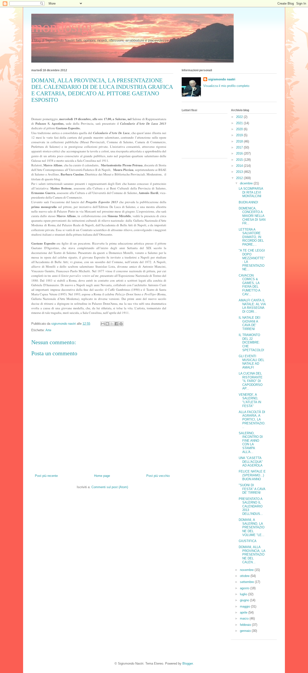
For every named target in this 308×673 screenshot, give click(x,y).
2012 (240, 178)
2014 (240, 166)
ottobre (245, 576)
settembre (247, 582)
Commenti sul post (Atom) (109, 487)
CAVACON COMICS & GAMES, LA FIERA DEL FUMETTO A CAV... (249, 285)
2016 (240, 153)
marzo (245, 618)
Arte (48, 330)
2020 (240, 129)
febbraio (246, 625)
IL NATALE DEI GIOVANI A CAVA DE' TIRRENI (249, 323)
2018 (240, 141)
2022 (240, 117)
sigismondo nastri (221, 79)
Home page (102, 476)
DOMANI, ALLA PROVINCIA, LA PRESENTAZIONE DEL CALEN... (252, 554)
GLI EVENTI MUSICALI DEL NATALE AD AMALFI (251, 361)
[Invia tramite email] (102, 323)
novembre (247, 570)
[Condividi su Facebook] (116, 323)
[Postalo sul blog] (107, 323)
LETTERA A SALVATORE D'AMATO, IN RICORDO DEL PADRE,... (251, 237)
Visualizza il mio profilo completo (226, 86)
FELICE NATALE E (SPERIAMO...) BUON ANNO (252, 475)
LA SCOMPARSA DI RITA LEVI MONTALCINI (251, 192)
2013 (240, 172)
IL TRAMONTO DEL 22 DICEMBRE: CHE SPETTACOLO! (251, 342)
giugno (245, 600)
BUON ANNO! (248, 202)
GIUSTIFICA (248, 541)
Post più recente (46, 476)
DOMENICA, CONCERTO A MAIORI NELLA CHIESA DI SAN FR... (252, 216)
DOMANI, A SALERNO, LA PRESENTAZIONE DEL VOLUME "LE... (251, 527)
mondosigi (61, 27)
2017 (240, 147)
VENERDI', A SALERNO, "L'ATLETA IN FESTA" (250, 400)
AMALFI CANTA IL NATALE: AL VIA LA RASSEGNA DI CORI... (252, 305)
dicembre (247, 183)
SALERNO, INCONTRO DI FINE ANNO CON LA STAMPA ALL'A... (251, 442)
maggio (245, 606)
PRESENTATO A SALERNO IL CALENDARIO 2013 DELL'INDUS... (251, 506)
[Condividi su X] (111, 323)
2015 (240, 160)
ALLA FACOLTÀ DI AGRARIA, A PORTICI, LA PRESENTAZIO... (252, 419)
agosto (245, 588)
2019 (240, 135)
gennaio (246, 631)
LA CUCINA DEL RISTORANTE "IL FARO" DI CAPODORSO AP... (251, 381)
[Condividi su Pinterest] (121, 323)
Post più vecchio (158, 476)
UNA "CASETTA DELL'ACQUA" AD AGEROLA (251, 461)
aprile (244, 612)
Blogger (187, 663)
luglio (244, 594)
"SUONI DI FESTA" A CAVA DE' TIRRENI (252, 488)
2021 (240, 123)
